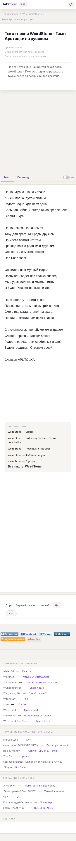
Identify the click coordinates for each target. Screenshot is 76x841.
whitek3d (8, 671)
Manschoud (31, 709)
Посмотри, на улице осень (39, 785)
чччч (5, 796)
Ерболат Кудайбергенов (17, 802)
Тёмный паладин (54, 791)
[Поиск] (71, 4)
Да (56, 605)
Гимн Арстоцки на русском (18, 19)
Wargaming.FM (11, 693)
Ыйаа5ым (22, 704)
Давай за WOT (38, 693)
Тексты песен (10, 13)
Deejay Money (11, 750)
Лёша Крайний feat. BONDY (19, 791)
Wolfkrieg (8, 676)
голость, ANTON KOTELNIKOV (20, 745)
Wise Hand (9, 709)
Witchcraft (9, 698)
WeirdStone (35, 13)
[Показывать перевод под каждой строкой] (69, 177)
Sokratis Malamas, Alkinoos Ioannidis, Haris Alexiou (33, 761)
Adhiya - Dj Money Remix (42, 750)
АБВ (23, 4)
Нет (11, 613)
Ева (26, 698)
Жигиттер (46, 802)
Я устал (30, 461)
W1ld (6, 704)
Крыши (25, 756)
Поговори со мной (57, 745)
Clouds (29, 431)
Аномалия (9, 785)
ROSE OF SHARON (43, 807)
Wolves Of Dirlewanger (36, 676)
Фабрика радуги (35, 455)
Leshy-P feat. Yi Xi (13, 807)
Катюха (26, 671)
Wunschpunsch (12, 687)
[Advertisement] (38, 131)
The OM (8, 756)
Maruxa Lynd (10, 739)
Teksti (9, 4)
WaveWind (9, 715)
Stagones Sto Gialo (15, 767)
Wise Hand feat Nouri (15, 721)
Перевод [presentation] (23, 177)
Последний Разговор (38, 448)
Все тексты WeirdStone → (26, 466)
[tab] (7, 177)
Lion (28, 739)
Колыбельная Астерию (37, 715)
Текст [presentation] (7, 177)
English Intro (37, 687)
